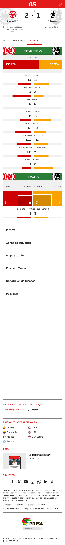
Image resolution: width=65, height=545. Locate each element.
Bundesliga (35, 404)
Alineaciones (19, 40)
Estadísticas (35, 40)
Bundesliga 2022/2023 (15, 409)
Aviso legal (19, 505)
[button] (32, 528)
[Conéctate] (61, 4)
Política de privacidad (36, 505)
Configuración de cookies (33, 508)
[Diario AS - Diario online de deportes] (32, 4)
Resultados (9, 404)
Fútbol (22, 404)
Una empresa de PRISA (33, 521)
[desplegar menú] (4, 4)
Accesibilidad (52, 508)
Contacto (7, 505)
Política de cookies (11, 508)
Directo (5, 40)
